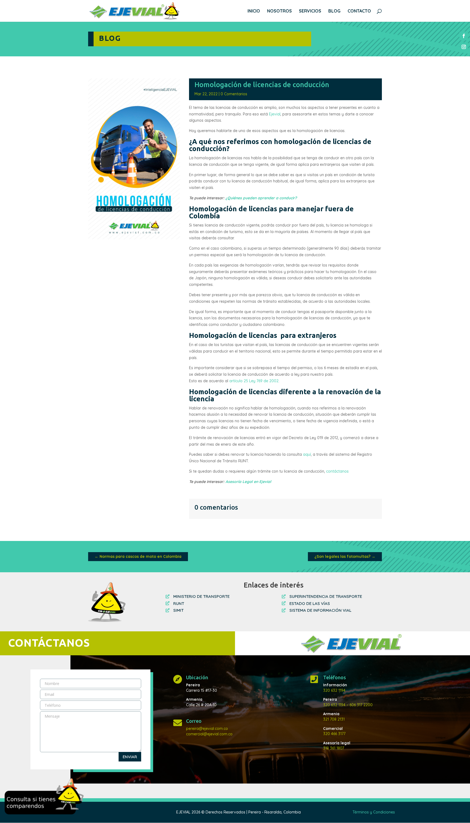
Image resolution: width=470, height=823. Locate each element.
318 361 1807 (333, 748)
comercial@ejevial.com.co (209, 734)
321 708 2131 (334, 719)
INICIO (254, 11)
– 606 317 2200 (359, 704)
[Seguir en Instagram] (463, 46)
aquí (307, 454)
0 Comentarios (234, 93)
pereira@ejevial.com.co (207, 728)
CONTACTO (359, 11)
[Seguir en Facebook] (463, 36)
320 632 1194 (334, 690)
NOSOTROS (279, 11)
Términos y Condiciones (373, 812)
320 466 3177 (334, 733)
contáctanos (338, 471)
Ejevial (274, 114)
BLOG (334, 11)
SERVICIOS (310, 11)
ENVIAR (130, 756)
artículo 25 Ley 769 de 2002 (254, 380)
